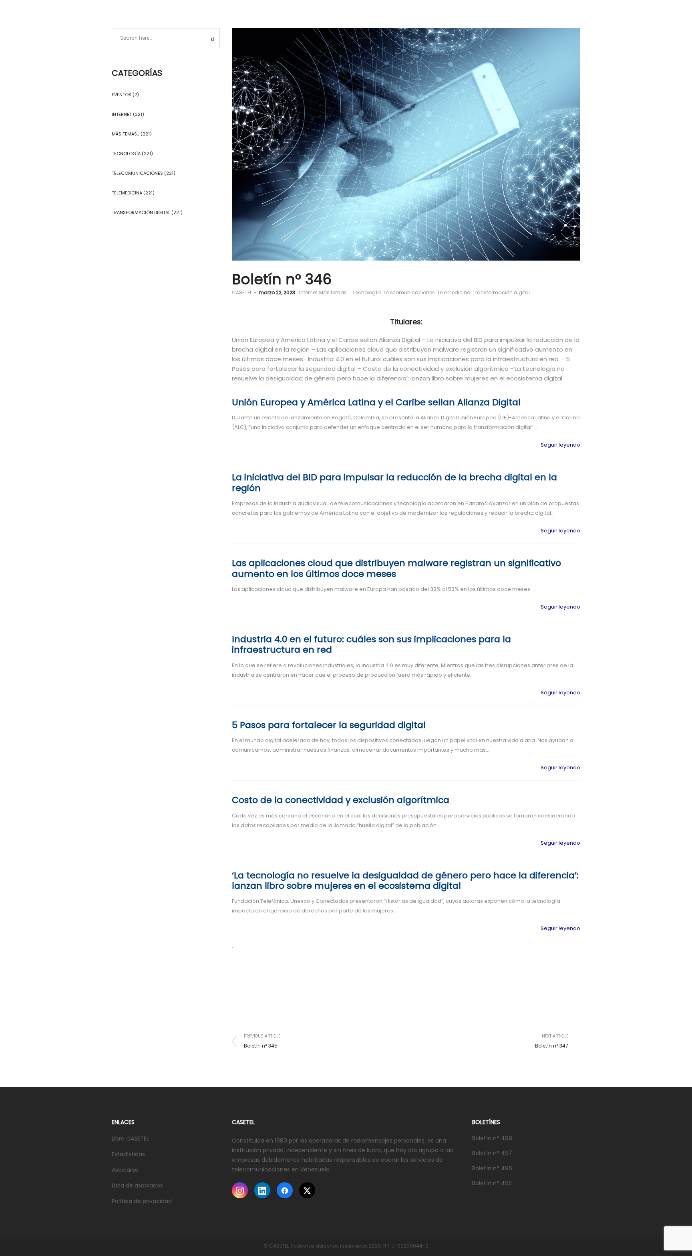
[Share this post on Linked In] (562, 1025)
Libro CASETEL (130, 1139)
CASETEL (242, 292)
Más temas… (125, 134)
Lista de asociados (137, 1185)
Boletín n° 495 (492, 1183)
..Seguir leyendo (559, 767)
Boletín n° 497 (492, 1153)
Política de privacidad (142, 1201)
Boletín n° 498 (492, 1138)
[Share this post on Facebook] (538, 1025)
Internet (308, 292)
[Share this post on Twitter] (550, 1025)
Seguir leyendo (560, 445)
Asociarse (125, 1170)
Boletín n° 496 (492, 1168)
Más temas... (334, 292)
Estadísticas (128, 1154)
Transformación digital (501, 292)
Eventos (121, 94)
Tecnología (366, 292)
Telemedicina (454, 292)
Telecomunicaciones (409, 292)
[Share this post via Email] (574, 1025)
